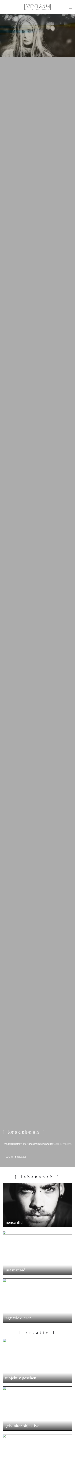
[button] (70, 7)
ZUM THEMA (16, 1156)
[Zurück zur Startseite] (37, 7)
